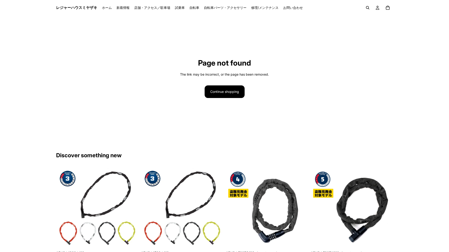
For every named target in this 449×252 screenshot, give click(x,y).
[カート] (388, 8)
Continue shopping (224, 92)
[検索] (367, 8)
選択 (304, 241)
